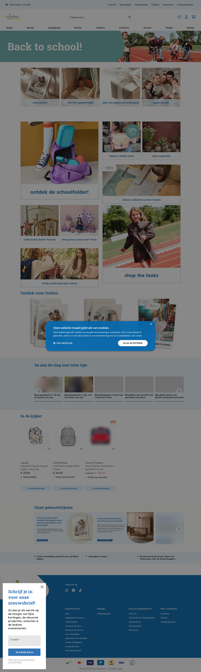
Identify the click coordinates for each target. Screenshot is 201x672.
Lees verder (136, 335)
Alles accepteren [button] (132, 343)
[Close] (42, 587)
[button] (62, 343)
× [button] (151, 324)
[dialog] (100, 336)
